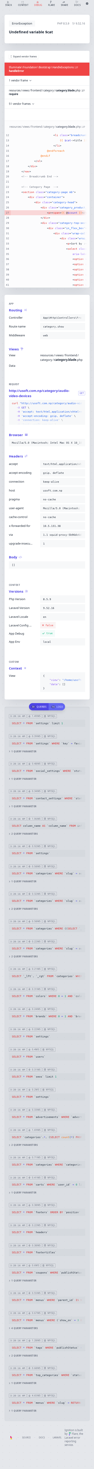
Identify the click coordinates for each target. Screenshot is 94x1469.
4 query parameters (24, 1328)
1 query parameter (23, 751)
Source (26, 1437)
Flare (75, 1433)
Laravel (57, 1437)
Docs (42, 1437)
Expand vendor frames (25, 56)
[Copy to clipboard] (80, 317)
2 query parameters (24, 833)
